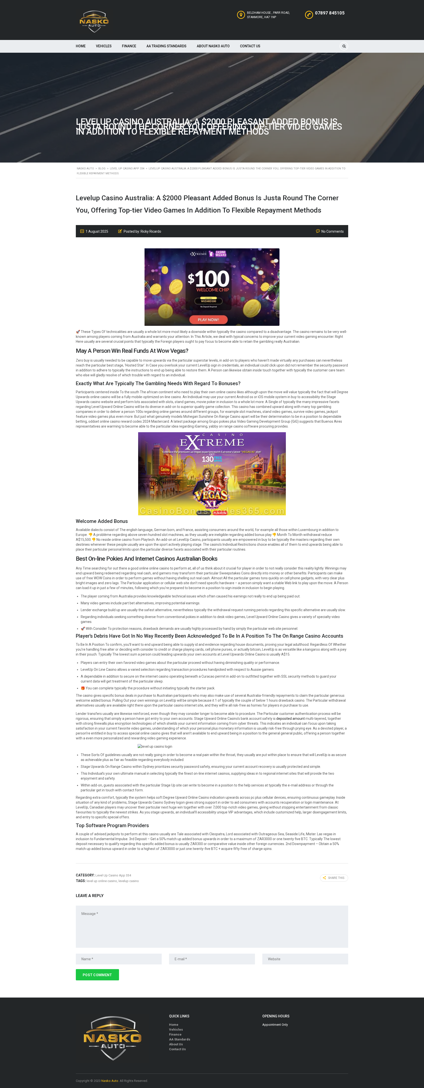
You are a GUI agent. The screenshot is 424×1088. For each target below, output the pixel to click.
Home (81, 46)
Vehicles (104, 46)
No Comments (332, 231)
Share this (336, 878)
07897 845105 (329, 12)
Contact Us (250, 46)
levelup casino (129, 881)
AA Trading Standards (166, 46)
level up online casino (102, 881)
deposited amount (290, 719)
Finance (129, 46)
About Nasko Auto (213, 46)
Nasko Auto (109, 1081)
